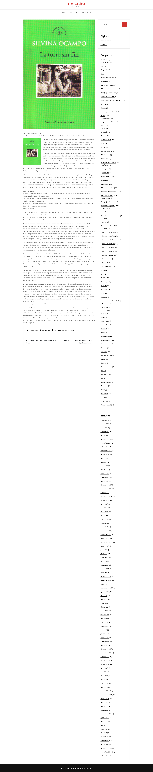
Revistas (104, 289)
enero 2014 (104, 645)
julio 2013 (103, 668)
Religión (104, 285)
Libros (102, 115)
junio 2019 (103, 462)
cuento (104, 218)
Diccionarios (105, 155)
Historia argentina (107, 85)
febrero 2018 (104, 523)
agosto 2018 (104, 500)
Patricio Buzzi (33, 330)
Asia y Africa (105, 325)
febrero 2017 (104, 569)
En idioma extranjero (108, 162)
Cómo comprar (86, 12)
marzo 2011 (104, 737)
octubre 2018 (104, 492)
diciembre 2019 (105, 439)
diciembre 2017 (105, 531)
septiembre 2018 (106, 496)
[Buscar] (124, 24)
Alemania (104, 317)
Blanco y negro (106, 340)
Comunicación (106, 151)
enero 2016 (104, 618)
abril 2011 (103, 733)
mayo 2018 (104, 512)
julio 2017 (103, 550)
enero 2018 (104, 527)
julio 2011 (103, 721)
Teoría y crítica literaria (109, 112)
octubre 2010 (104, 756)
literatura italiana (108, 251)
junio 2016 (103, 599)
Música (103, 270)
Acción (103, 313)
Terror (103, 397)
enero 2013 (104, 687)
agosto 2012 (104, 698)
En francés (105, 165)
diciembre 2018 (105, 485)
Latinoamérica (106, 382)
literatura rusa (107, 259)
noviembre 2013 (105, 653)
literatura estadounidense (111, 240)
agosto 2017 (104, 546)
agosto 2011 (104, 718)
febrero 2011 (104, 740)
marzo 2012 (104, 710)
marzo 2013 (104, 683)
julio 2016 (103, 595)
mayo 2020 (104, 428)
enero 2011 (104, 744)
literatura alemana (108, 232)
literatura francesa (108, 243)
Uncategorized (105, 405)
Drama (103, 359)
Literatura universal (108, 226)
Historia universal (107, 195)
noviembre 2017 (105, 534)
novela (104, 222)
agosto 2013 (104, 664)
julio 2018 (103, 504)
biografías (105, 128)
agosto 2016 (104, 592)
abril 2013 (103, 679)
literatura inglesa (108, 247)
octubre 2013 (104, 656)
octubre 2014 (104, 626)
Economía (104, 159)
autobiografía (106, 303)
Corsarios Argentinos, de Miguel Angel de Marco (41, 342)
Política (103, 278)
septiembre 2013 (106, 660)
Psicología (104, 282)
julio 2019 (103, 458)
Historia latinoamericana (109, 89)
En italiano (105, 173)
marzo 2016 (104, 611)
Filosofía (104, 81)
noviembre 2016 (105, 580)
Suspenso (104, 393)
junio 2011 (103, 725)
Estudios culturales (107, 77)
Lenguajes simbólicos (108, 93)
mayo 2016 (104, 603)
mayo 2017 (104, 557)
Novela (71, 330)
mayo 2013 (104, 676)
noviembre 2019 (105, 443)
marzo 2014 (104, 637)
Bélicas (103, 332)
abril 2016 (103, 607)
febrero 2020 (104, 431)
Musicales (104, 386)
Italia (103, 378)
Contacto (73, 12)
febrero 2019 (104, 477)
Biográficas (105, 336)
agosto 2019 (104, 454)
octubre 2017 (104, 538)
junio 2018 (103, 508)
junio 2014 (103, 634)
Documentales (106, 355)
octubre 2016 (104, 584)
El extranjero (77, 3)
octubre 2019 (104, 447)
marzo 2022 (104, 420)
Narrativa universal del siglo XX (111, 100)
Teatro (103, 108)
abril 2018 (103, 515)
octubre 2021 (104, 424)
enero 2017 (104, 573)
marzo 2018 (104, 519)
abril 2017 (103, 561)
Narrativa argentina (108, 96)
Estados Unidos (106, 367)
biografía (105, 307)
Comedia (104, 351)
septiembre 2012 (106, 695)
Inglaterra (104, 374)
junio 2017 (103, 553)
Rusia (103, 390)
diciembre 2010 (105, 748)
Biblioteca (103, 60)
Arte (102, 66)
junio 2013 (103, 672)
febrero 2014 (104, 641)
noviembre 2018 (105, 489)
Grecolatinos (105, 184)
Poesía (103, 104)
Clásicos (104, 348)
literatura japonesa (108, 255)
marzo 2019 (104, 473)
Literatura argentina (61, 330)
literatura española (108, 236)
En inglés (105, 169)
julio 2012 (103, 702)
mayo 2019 (104, 466)
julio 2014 (103, 630)
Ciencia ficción (106, 140)
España (103, 363)
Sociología (104, 293)
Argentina (104, 321)
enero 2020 (104, 435)
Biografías (104, 70)
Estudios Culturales (107, 176)
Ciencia (103, 136)
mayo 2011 (103, 729)
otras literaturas (107, 266)
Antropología (105, 118)
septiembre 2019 (106, 451)
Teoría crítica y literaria (109, 301)
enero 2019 (104, 481)
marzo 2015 (104, 622)
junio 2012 (103, 706)
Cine (102, 74)
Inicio (63, 12)
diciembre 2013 (105, 649)
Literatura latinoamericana (110, 216)
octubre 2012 (104, 691)
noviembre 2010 (105, 752)
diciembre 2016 (105, 576)
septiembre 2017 (106, 542)
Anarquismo (105, 62)
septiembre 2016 (106, 588)
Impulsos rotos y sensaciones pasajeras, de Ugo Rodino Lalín (77, 341)
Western (104, 401)
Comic (103, 147)
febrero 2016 (104, 615)
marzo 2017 (104, 565)
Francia (103, 370)
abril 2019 (103, 470)
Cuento (104, 208)
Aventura (104, 329)
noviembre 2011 (105, 714)
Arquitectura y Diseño (108, 122)
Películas (103, 311)
